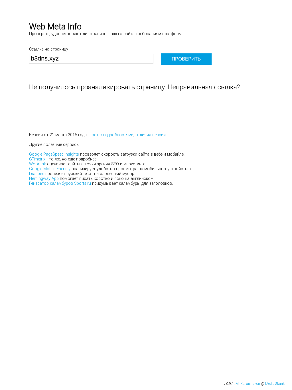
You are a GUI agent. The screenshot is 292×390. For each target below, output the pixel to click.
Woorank (37, 164)
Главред (36, 173)
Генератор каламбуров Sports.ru (60, 183)
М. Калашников (248, 384)
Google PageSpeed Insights (54, 154)
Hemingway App (44, 178)
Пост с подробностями (111, 134)
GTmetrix (37, 159)
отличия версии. (151, 134)
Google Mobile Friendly (49, 168)
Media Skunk (275, 384)
